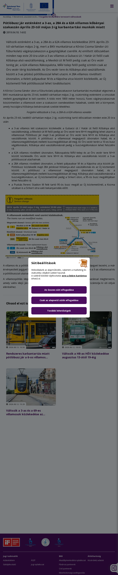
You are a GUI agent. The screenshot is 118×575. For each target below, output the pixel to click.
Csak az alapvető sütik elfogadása (59, 300)
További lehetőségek (59, 310)
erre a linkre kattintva (74, 275)
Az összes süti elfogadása (59, 289)
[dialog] (59, 287)
